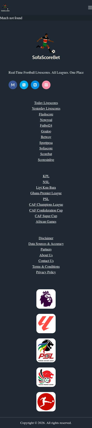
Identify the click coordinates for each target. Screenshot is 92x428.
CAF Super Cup (46, 215)
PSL (46, 198)
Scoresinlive (46, 159)
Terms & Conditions (46, 266)
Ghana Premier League (46, 193)
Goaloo (46, 131)
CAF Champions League (46, 204)
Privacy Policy (46, 272)
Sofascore (46, 148)
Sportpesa (46, 142)
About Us (46, 255)
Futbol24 (46, 125)
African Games (46, 221)
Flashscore (46, 114)
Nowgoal (46, 119)
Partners (46, 249)
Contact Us (46, 260)
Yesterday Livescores (46, 108)
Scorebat (46, 153)
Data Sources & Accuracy (46, 243)
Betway (46, 136)
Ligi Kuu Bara (46, 187)
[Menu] (90, 7)
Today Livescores (46, 102)
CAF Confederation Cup (46, 210)
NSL (46, 181)
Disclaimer (46, 238)
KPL (46, 176)
